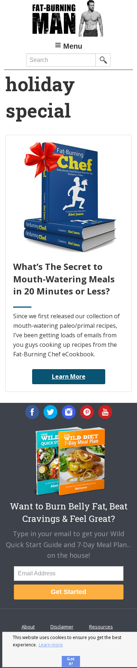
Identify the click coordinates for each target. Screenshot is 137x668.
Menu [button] (72, 46)
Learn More (68, 376)
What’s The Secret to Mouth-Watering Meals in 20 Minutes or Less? (64, 278)
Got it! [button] (71, 661)
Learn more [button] (51, 645)
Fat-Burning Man (68, 18)
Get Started (68, 591)
